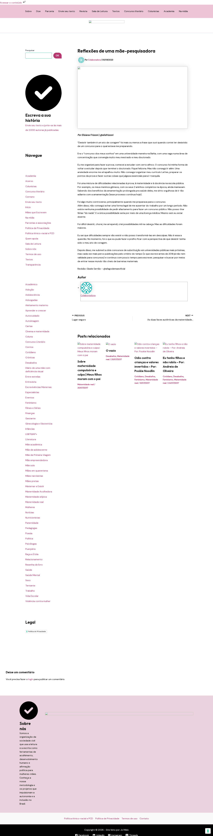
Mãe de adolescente (36, 449)
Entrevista (30, 381)
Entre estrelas (32, 376)
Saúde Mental (32, 575)
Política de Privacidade (37, 228)
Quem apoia (31, 238)
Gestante (30, 418)
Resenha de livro (34, 564)
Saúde (28, 569)
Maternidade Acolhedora (38, 491)
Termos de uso (33, 254)
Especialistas (32, 392)
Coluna (29, 336)
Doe (38, 11)
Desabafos (31, 362)
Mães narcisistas (34, 475)
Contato (29, 196)
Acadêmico (31, 284)
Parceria (49, 11)
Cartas (29, 326)
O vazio (111, 350)
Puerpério (30, 549)
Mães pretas (32, 481)
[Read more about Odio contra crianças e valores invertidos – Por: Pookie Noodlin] (146, 347)
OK (57, 55)
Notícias (29, 512)
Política (29, 538)
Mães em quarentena (36, 470)
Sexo (28, 580)
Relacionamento (33, 559)
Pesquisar (29, 50)
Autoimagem (32, 320)
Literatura (30, 439)
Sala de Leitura (100, 11)
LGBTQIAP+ (31, 434)
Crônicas (30, 357)
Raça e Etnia (31, 554)
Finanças (30, 413)
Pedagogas (31, 528)
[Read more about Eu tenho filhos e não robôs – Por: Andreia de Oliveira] (175, 347)
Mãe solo (30, 465)
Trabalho (30, 590)
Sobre (28, 11)
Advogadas (31, 300)
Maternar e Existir (34, 486)
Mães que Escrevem (36, 212)
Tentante (30, 585)
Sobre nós (30, 249)
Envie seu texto (67, 11)
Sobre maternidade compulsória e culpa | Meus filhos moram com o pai (90, 370)
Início (28, 207)
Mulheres (30, 507)
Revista (83, 11)
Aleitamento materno (36, 305)
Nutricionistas (32, 517)
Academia (169, 11)
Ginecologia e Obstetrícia (38, 423)
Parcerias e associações (38, 222)
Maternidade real (34, 502)
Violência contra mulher (37, 601)
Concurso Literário (35, 341)
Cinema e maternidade (37, 331)
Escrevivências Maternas (38, 387)
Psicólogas (31, 543)
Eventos (29, 397)
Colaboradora (88, 295)
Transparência (33, 264)
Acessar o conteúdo (11, 2)
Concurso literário (133, 11)
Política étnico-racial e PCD (39, 233)
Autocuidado (32, 315)
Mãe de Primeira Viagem (38, 455)
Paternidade (31, 522)
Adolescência (32, 294)
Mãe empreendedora (36, 460)
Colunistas (153, 11)
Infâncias (30, 428)
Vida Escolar (32, 596)
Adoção (29, 289)
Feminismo (30, 402)
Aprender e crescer (35, 310)
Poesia (28, 533)
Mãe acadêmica (33, 444)
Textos (116, 11)
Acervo (29, 181)
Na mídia (183, 11)
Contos (29, 347)
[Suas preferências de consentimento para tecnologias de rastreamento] (208, 831)
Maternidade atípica (36, 496)
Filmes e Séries (33, 408)
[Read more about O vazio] (111, 344)
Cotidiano (30, 352)
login (30, 679)
